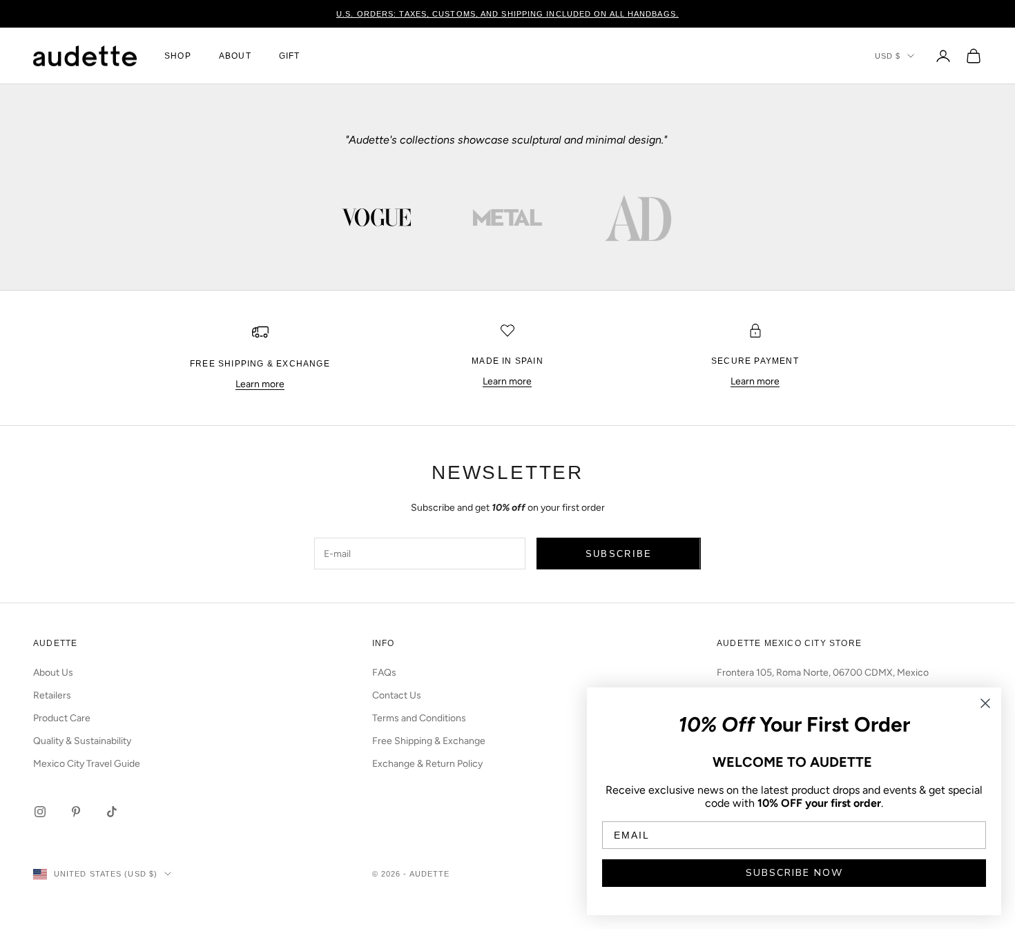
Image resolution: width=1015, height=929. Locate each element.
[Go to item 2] (507, 218)
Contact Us (396, 695)
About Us (53, 672)
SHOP (177, 56)
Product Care (61, 718)
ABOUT (235, 56)
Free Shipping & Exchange (428, 741)
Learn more (259, 384)
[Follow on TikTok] (112, 812)
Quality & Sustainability (82, 741)
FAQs (384, 672)
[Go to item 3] (638, 218)
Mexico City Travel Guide (86, 764)
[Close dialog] (985, 703)
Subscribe (619, 554)
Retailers (52, 695)
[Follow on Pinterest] (76, 812)
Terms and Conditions (419, 718)
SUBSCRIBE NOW (794, 872)
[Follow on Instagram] (40, 812)
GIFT (289, 56)
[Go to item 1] (376, 218)
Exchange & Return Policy (427, 764)
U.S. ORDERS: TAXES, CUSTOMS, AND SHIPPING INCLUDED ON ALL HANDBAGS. (507, 14)
